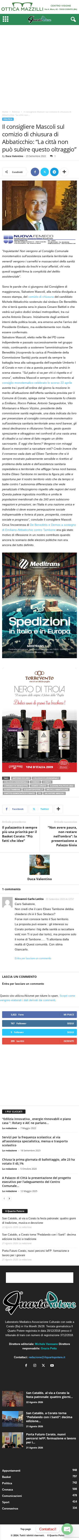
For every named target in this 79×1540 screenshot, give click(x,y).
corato (47, 782)
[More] (64, 172)
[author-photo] (39, 865)
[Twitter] (44, 172)
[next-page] (9, 1198)
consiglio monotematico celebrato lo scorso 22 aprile (37, 382)
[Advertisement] (39, 66)
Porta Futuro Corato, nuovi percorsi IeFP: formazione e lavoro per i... (51, 1438)
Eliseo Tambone (12, 789)
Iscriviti (69, 1041)
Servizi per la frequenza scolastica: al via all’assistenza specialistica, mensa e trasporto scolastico (35, 1141)
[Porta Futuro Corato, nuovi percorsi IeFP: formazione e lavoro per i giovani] (12, 1440)
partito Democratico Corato (19, 793)
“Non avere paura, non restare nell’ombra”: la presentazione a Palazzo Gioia (62, 836)
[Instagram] (35, 1365)
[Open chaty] (67, 1529)
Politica (16, 111)
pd (39, 793)
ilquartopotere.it (33, 789)
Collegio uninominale (16, 782)
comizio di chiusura (41, 296)
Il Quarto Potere (14, 1211)
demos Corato (38, 785)
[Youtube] (52, 1365)
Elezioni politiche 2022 (61, 785)
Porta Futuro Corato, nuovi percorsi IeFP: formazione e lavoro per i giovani (35, 1253)
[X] (44, 1365)
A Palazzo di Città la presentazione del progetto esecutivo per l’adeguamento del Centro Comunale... (36, 1182)
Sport (5, 1502)
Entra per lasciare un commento (33, 958)
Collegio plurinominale (46, 778)
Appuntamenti (11, 1470)
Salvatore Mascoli (54, 793)
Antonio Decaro (21, 778)
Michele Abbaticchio (57, 789)
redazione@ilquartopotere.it (47, 1357)
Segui (70, 1023)
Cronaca (7, 1489)
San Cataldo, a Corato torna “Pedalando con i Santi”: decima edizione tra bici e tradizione (39, 1237)
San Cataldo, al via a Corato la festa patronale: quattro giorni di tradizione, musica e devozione (39, 1220)
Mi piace (69, 1014)
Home (5, 111)
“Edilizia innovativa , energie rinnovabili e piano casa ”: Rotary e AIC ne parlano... (36, 1121)
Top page (25, 1529)
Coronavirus (10, 1508)
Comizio (35, 782)
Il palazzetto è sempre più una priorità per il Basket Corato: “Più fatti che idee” (19, 834)
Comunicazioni (12, 1495)
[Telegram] (54, 172)
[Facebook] (35, 172)
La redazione (9, 1128)
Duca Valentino (14, 156)
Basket (6, 1477)
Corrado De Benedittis (16, 785)
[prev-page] (4, 1198)
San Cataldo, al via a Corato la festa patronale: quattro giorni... (49, 1395)
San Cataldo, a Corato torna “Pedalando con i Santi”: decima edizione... (49, 1417)
